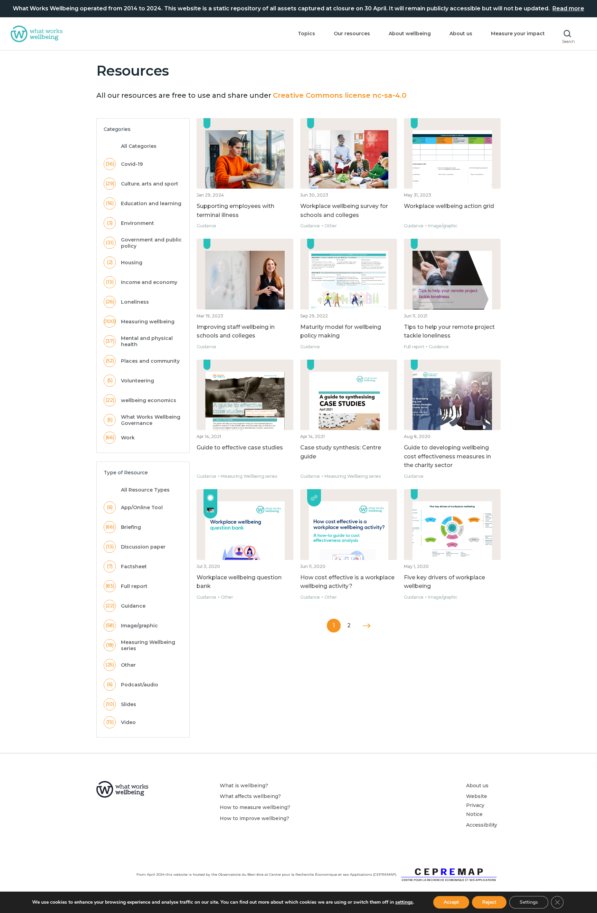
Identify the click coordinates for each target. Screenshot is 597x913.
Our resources (352, 33)
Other (330, 225)
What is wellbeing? (244, 785)
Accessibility (481, 825)
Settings (529, 902)
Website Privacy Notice (476, 805)
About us (460, 33)
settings (404, 902)
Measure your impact (518, 33)
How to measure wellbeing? (255, 807)
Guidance (206, 225)
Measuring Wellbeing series (249, 476)
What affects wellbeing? (250, 796)
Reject (489, 902)
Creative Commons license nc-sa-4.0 (339, 95)
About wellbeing (410, 33)
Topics (306, 33)
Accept (451, 902)
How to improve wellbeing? (254, 818)
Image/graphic (442, 225)
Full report (414, 346)
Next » (366, 626)
